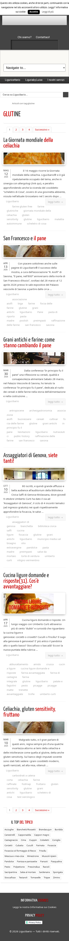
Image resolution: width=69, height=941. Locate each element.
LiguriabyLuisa (33, 79)
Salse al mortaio (28, 872)
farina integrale (18, 679)
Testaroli (23, 877)
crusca (50, 664)
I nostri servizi (55, 79)
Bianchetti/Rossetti (26, 829)
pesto (24, 685)
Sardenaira (44, 872)
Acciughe (9, 829)
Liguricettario (12, 79)
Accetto (33, 11)
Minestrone (33, 856)
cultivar (53, 419)
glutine (28, 219)
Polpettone (19, 866)
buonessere (24, 419)
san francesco (33, 324)
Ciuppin (33, 839)
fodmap (26, 784)
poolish (24, 320)
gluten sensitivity (18, 217)
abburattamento (18, 664)
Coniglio (56, 839)
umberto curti (48, 694)
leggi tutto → (55, 201)
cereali (40, 419)
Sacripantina (11, 872)
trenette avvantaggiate (17, 692)
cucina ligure (15, 532)
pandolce (32, 547)
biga (20, 303)
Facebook (17, 45)
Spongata (58, 872)
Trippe (47, 877)
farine (31, 303)
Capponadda (24, 834)
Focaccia (52, 845)
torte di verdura (30, 556)
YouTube (52, 45)
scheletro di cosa (36, 223)
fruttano (41, 784)
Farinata (40, 845)
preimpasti (39, 320)
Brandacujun (45, 829)
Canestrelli (10, 834)
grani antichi (50, 423)
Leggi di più (48, 11)
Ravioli (46, 866)
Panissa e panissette (27, 861)
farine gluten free (22, 206)
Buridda (59, 829)
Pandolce (9, 861)
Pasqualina (56, 861)
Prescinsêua (34, 866)
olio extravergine (16, 545)
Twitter (26, 45)
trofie (31, 694)
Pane (40, 312)
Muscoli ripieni (49, 856)
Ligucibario (12, 201)
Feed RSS (34, 45)
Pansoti (44, 861)
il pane (24, 238)
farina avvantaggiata (33, 672)
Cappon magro (41, 834)
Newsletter (43, 45)
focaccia (23, 534)
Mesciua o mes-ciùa (14, 856)
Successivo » (42, 129)
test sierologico (26, 796)
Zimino (56, 877)
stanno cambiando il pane (29, 342)
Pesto (7, 866)
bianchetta (27, 526)
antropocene (16, 410)
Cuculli (29, 845)
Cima (23, 839)
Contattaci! (43, 37)
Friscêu (42, 850)
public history (22, 436)
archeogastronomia (40, 410)
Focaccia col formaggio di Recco (20, 850)
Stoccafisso (10, 877)
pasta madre (16, 318)
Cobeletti (44, 839)
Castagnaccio (11, 839)
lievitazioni (24, 432)
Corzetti (8, 845)
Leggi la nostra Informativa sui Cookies (34, 907)
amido (37, 664)
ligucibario (43, 219)
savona (50, 324)
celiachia (23, 779)
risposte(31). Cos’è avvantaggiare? (26, 581)
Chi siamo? (24, 37)
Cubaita (19, 845)
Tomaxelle (35, 877)
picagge (37, 685)
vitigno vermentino (28, 560)
